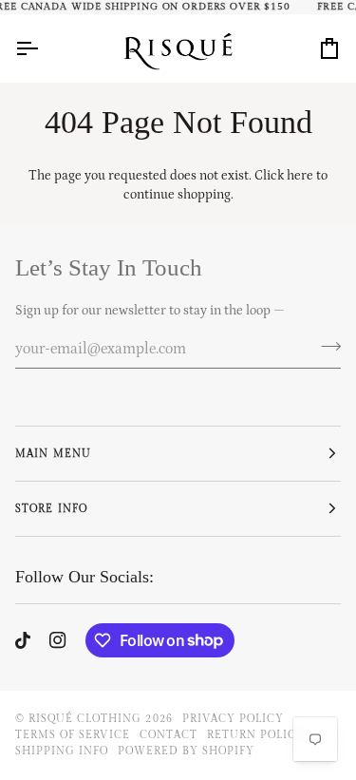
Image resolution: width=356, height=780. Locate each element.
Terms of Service (72, 735)
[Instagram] (57, 640)
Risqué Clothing (84, 719)
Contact (168, 735)
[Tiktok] (22, 640)
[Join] (325, 346)
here (300, 175)
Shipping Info (61, 751)
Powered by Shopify (185, 751)
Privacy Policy (233, 719)
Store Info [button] (50, 509)
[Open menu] (43, 48)
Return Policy (256, 735)
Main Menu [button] (52, 453)
